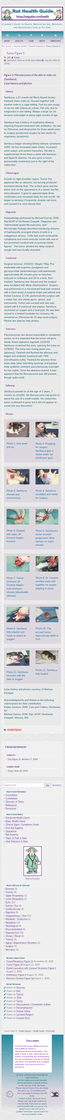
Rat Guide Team (39, 1098)
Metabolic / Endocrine (16, 919)
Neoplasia (10, 922)
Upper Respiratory (15, 895)
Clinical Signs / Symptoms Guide (22, 824)
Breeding (56, 41)
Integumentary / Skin (16, 915)
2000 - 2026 (24, 1075)
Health (19, 41)
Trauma (9, 939)
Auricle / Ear (12, 905)
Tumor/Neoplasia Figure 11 (19, 961)
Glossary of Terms (15, 801)
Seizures (20, 987)
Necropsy (10, 949)
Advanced (56, 785)
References (11, 805)
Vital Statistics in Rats (17, 841)
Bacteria (10, 888)
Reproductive (12, 932)
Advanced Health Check (18, 817)
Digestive (10, 912)
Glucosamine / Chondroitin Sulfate (33, 1004)
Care (31, 41)
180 (9, 57)
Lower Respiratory (15, 899)
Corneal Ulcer (23, 1018)
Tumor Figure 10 (14, 964)
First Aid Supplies (14, 828)
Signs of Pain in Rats (16, 838)
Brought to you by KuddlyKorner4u (32, 1091)
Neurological (12, 926)
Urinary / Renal (13, 936)
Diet (18, 991)
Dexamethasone (24, 1007)
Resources (11, 808)
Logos (23, 1093)
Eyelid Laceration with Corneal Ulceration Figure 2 (31, 968)
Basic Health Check (15, 821)
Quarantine (11, 831)
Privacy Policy (34, 1088)
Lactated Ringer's (25, 1014)
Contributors (12, 798)
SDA (19, 997)
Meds (42, 41)
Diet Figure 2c (14, 759)
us (26, 1098)
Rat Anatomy (12, 834)
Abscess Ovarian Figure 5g (20, 978)
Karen (17, 57)
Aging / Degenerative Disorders (21, 942)
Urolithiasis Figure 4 (16, 975)
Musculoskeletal (14, 929)
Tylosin (19, 994)
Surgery (9, 946)
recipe (56, 104)
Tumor (11, 771)
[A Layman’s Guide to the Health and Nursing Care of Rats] (32, 19)
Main (7, 41)
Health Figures (14, 730)
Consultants (12, 795)
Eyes (8, 902)
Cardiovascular (13, 909)
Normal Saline (23, 1011)
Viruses (9, 892)
